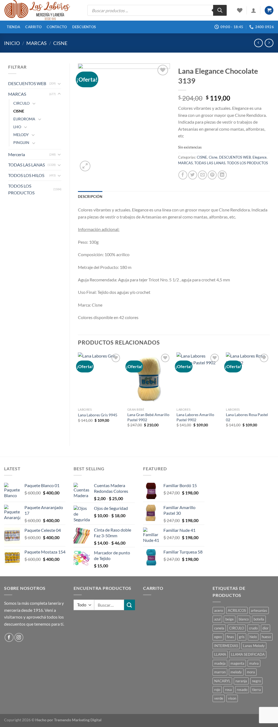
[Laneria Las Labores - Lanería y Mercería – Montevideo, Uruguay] (41, 10)
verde (218, 698)
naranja (241, 681)
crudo (253, 628)
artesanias (259, 610)
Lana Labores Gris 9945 (97, 415)
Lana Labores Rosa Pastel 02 (247, 417)
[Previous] (78, 395)
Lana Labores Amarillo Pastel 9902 (195, 417)
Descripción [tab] (90, 196)
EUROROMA (24, 119)
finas (230, 637)
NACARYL (222, 681)
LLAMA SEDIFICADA (248, 654)
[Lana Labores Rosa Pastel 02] (248, 378)
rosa (228, 689)
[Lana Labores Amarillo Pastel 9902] (198, 378)
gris (242, 637)
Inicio (12, 43)
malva (254, 663)
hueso (266, 637)
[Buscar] (220, 10)
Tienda (13, 27)
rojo (217, 689)
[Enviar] (129, 605)
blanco (244, 619)
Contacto (57, 27)
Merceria (16, 154)
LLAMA (220, 654)
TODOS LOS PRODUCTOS (21, 189)
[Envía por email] (202, 175)
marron (220, 672)
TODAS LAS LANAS (26, 164)
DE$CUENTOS (84, 27)
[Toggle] (59, 83)
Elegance (259, 157)
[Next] (270, 395)
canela (219, 628)
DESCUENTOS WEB (27, 83)
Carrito (33, 27)
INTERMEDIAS (226, 646)
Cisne (213, 157)
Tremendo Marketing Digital (78, 720)
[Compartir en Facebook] (182, 175)
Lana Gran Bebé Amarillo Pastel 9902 (148, 417)
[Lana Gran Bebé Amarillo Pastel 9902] (149, 378)
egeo (218, 637)
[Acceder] (253, 10)
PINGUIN (21, 142)
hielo (253, 637)
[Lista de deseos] (239, 10)
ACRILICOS (237, 610)
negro (256, 681)
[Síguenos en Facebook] (9, 637)
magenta (237, 663)
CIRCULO (21, 103)
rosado (242, 689)
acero (218, 610)
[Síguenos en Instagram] (18, 637)
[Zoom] (85, 166)
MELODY (21, 134)
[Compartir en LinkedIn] (222, 175)
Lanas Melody (254, 646)
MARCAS (36, 43)
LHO (17, 126)
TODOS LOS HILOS (26, 175)
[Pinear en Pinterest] (212, 175)
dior (265, 628)
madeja (220, 663)
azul (217, 619)
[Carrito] (269, 10)
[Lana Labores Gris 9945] (100, 378)
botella (259, 619)
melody (236, 672)
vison (232, 698)
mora (251, 672)
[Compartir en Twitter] (192, 175)
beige (229, 619)
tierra (256, 689)
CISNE (60, 43)
